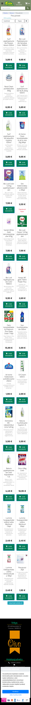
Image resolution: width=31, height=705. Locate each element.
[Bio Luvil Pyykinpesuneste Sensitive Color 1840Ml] (22, 30)
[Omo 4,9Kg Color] (22, 459)
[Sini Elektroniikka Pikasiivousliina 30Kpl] (22, 174)
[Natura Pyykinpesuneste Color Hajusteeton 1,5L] (8, 459)
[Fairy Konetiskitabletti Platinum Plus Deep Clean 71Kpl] (8, 316)
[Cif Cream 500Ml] (22, 366)
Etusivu (5, 13)
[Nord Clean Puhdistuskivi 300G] (8, 77)
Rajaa (20, 21)
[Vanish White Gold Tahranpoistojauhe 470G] (8, 221)
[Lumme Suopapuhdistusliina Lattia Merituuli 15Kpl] (8, 509)
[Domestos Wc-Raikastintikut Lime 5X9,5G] (8, 412)
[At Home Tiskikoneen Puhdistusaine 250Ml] (8, 366)
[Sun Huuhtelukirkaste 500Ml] (22, 316)
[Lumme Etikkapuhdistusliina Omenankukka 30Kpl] (8, 558)
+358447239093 (15, 663)
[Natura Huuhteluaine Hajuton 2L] (22, 412)
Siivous (12, 13)
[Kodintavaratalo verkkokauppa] (9, 3)
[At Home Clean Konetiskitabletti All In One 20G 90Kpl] (22, 125)
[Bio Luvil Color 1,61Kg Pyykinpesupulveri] (8, 174)
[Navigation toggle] (2, 3)
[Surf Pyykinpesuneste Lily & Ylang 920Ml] (22, 77)
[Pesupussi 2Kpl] (22, 558)
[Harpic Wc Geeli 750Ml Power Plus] (22, 268)
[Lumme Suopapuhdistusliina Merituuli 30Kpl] (22, 509)
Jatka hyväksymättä (16, 695)
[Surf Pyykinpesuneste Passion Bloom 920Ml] (8, 30)
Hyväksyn (15, 691)
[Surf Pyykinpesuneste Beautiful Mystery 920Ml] (8, 125)
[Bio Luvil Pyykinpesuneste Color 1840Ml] (8, 268)
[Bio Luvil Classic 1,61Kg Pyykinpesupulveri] (22, 221)
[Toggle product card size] (26, 21)
